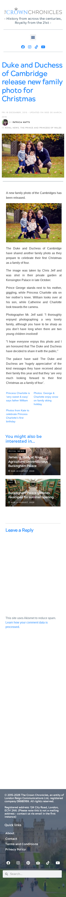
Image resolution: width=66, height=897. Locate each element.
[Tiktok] (36, 47)
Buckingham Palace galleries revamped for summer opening (31, 495)
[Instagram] (30, 47)
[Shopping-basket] (38, 863)
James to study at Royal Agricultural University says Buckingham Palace (28, 461)
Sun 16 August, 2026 (22, 471)
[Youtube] (43, 47)
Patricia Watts (21, 122)
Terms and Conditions (21, 844)
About (9, 833)
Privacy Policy (15, 849)
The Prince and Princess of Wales (40, 128)
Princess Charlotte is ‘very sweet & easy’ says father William (18, 397)
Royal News (12, 128)
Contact (11, 839)
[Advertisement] (33, 676)
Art (11, 482)
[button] (33, 37)
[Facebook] (23, 47)
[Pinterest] (28, 863)
